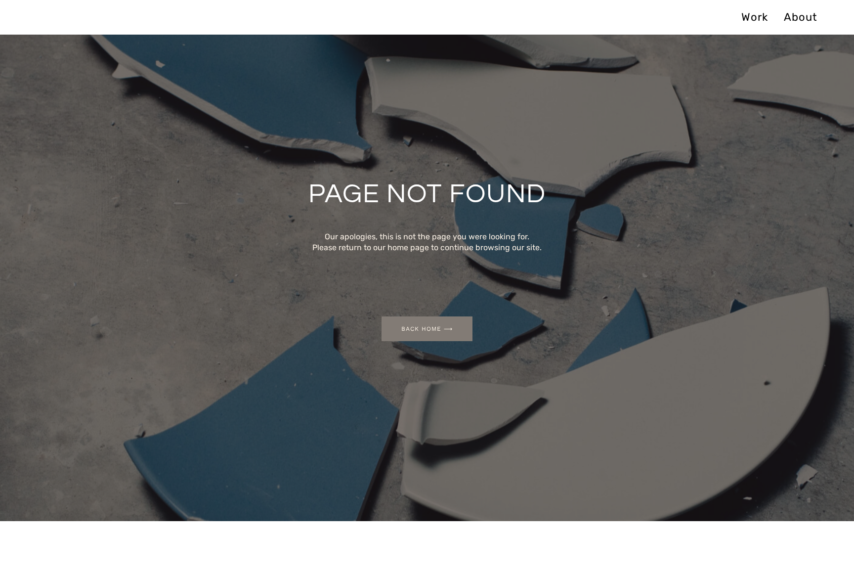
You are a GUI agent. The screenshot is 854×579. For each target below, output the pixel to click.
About (800, 17)
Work (754, 17)
